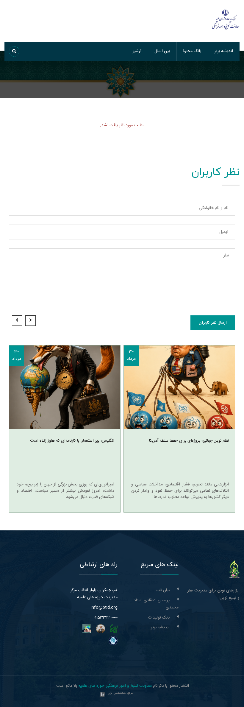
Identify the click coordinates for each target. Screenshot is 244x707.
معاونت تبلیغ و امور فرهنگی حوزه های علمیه (115, 685)
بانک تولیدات (159, 617)
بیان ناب (163, 590)
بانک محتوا (192, 51)
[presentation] (30, 320)
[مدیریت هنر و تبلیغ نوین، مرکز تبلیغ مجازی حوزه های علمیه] (234, 569)
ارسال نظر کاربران (213, 322)
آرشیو (136, 51)
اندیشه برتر (223, 51)
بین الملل (162, 51)
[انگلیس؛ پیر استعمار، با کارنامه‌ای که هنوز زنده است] (64, 387)
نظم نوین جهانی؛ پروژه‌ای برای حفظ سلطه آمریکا (189, 441)
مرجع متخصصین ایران (120, 693)
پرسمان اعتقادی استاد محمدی (156, 604)
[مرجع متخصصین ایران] (102, 694)
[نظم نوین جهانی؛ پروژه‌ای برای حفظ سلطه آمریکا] (179, 387)
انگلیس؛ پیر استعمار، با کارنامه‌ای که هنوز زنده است (72, 441)
